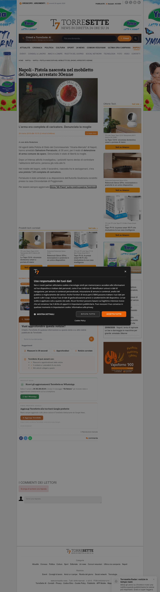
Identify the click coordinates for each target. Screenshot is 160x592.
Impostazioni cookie (62, 307)
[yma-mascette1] (131, 24)
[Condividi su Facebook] (21, 438)
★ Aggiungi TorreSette (32, 417)
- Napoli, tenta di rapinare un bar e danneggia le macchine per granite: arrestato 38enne (121, 330)
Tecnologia (112, 574)
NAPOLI (28, 60)
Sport (66, 564)
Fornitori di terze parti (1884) (85, 294)
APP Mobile (101, 583)
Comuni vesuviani (95, 564)
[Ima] (122, 258)
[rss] (139, 2)
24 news (82, 564)
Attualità (35, 564)
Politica (52, 564)
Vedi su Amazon (122, 147)
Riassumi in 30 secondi (37, 350)
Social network (101, 574)
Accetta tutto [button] (113, 314)
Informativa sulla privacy (82, 307)
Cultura (59, 564)
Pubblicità (91, 583)
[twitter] (130, 2)
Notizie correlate (85, 350)
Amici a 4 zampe (70, 574)
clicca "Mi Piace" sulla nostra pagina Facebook (73, 186)
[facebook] (126, 2)
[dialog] (80, 296)
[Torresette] (80, 24)
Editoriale (74, 564)
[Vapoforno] (122, 358)
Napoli (124, 564)
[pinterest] (134, 2)
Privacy (59, 583)
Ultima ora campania (112, 564)
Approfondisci (62, 350)
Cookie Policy (80, 583)
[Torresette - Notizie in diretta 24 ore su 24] (80, 551)
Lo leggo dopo (91, 133)
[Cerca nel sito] (135, 38)
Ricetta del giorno (86, 574)
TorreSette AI (41, 583)
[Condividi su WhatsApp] (30, 438)
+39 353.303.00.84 (39, 389)
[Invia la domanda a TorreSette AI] (91, 339)
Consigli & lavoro (55, 574)
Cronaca (43, 564)
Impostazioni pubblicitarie (82, 304)
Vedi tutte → (93, 228)
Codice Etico (68, 583)
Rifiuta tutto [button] (88, 314)
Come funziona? (26, 425)
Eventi (44, 574)
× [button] (125, 272)
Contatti (51, 583)
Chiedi (126, 38)
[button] (44, 314)
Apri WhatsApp (30, 396)
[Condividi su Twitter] (25, 438)
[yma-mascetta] (29, 24)
